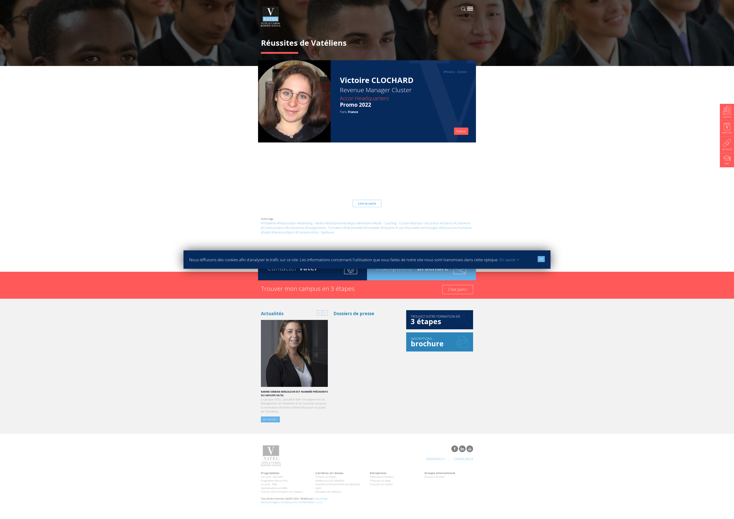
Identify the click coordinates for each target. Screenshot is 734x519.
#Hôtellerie (268, 223)
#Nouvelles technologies (421, 228)
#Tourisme (303, 232)
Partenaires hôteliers (382, 476)
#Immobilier (372, 228)
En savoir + (270, 419)
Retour (461, 131)
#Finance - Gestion (455, 72)
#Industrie (388, 228)
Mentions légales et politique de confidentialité (287, 502)
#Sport (290, 232)
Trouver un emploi (325, 476)
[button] (319, 313)
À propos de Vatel (434, 476)
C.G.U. (319, 502)
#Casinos (446, 223)
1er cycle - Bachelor (272, 476)
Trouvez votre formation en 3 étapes (281, 491)
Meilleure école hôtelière (329, 480)
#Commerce (462, 223)
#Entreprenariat (336, 223)
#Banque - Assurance (424, 223)
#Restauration (286, 223)
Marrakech (435, 459)
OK (541, 259)
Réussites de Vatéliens (328, 491)
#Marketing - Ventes (310, 223)
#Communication (272, 228)
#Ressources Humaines (455, 228)
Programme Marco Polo (274, 480)
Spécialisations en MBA (274, 488)
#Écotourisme (294, 228)
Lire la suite (367, 203)
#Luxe (399, 228)
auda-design (321, 498)
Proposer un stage (380, 480)
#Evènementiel (353, 228)
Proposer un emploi (381, 484)
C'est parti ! (457, 289)
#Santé (266, 232)
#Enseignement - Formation (323, 228)
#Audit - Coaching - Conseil (391, 223)
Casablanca (463, 459)
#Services (278, 232)
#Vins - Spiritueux (322, 232)
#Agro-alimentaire (360, 223)
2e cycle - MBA (269, 484)
